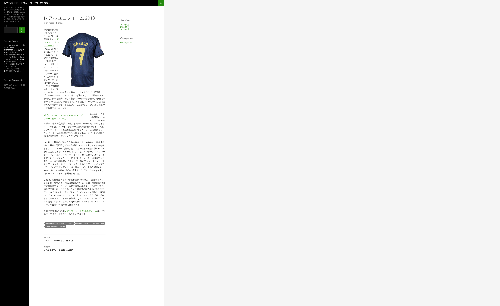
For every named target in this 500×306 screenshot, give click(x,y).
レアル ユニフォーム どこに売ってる (59, 239)
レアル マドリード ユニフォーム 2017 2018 (90, 223)
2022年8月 (124, 27)
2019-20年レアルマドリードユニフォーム (59, 223)
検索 (5, 26)
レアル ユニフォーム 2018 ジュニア (58, 248)
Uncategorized (126, 42)
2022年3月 (124, 29)
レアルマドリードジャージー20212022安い (26, 3)
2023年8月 (124, 24)
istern (60, 23)
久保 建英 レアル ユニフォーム (55, 226)
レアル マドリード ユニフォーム (51, 42)
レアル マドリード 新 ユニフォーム (81, 211)
